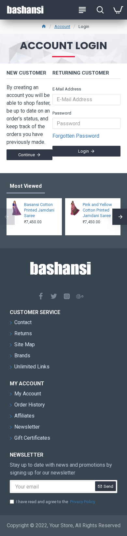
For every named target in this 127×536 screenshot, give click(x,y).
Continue (26, 154)
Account (62, 26)
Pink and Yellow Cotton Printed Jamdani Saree (97, 210)
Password (61, 113)
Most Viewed (26, 186)
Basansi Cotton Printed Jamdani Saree (39, 210)
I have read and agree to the (55, 501)
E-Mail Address (66, 89)
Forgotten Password (75, 136)
